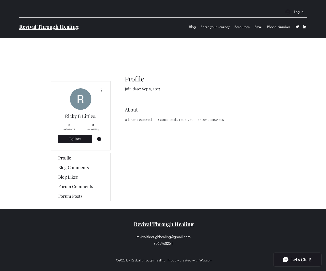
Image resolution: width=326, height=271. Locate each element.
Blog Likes (68, 177)
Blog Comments (73, 167)
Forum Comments (75, 186)
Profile (64, 158)
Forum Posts (70, 196)
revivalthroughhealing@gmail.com (164, 236)
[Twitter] (297, 26)
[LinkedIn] (304, 26)
